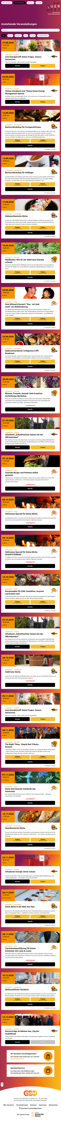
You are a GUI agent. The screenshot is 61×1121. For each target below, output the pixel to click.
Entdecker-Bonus (43, 35)
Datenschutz (53, 1105)
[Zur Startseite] (52, 8)
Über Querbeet (6, 2)
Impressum (43, 1105)
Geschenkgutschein (17, 1059)
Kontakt (39, 2)
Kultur (10, 35)
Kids (26, 35)
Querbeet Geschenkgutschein (31, 1108)
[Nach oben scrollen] (2, 1084)
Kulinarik (18, 35)
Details (17, 66)
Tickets (42, 66)
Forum (32, 35)
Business (30, 2)
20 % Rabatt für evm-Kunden (49, 149)
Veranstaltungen (19, 2)
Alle (3, 35)
